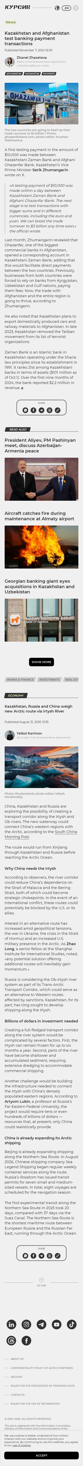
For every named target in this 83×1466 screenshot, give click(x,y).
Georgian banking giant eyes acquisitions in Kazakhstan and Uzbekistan (40, 586)
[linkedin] (11, 1324)
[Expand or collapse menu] (75, 8)
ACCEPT (41, 1455)
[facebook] (26, 1340)
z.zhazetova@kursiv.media (33, 65)
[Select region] (57, 8)
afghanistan (13, 73)
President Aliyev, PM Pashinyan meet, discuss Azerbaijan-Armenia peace (40, 446)
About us (17, 1359)
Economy (16, 695)
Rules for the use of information (35, 1403)
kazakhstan (32, 73)
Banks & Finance (20, 679)
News (10, 22)
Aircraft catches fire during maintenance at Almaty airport (39, 516)
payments (49, 73)
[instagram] (26, 1324)
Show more (41, 662)
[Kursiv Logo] (17, 7)
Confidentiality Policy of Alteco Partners (42, 1368)
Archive (16, 1377)
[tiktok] (72, 1324)
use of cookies (21, 1445)
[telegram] (41, 1324)
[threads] (11, 1340)
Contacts (18, 1395)
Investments (49, 679)
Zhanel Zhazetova (32, 58)
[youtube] (56, 1324)
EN (66, 8)
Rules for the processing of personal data (43, 1385)
